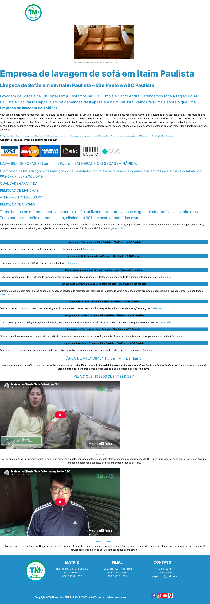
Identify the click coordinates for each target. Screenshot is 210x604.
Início (52, 12)
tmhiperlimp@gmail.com (164, 576)
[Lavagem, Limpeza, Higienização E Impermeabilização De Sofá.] (153, 595)
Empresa (117, 12)
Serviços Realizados (93, 12)
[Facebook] (164, 12)
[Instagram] (172, 12)
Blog (134, 12)
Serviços (67, 12)
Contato (149, 12)
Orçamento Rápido (118, 228)
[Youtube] (180, 12)
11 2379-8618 (163, 568)
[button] (68, 12)
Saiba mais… (90, 249)
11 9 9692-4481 (163, 572)
